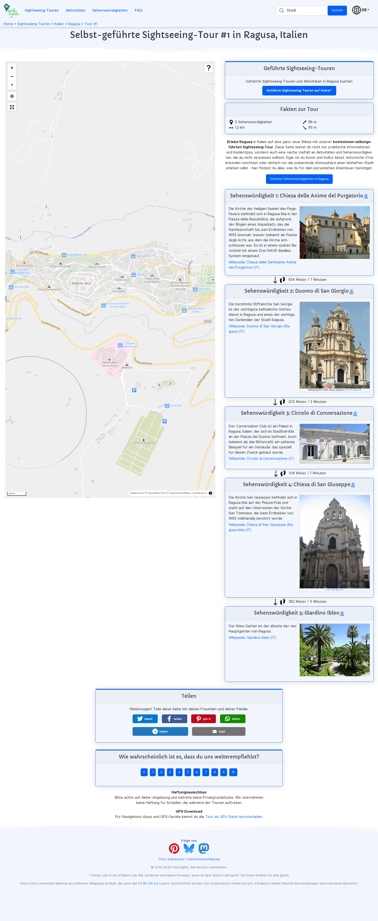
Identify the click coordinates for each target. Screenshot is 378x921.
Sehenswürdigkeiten (110, 10)
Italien (59, 24)
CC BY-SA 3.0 (335, 590)
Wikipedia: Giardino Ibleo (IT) (252, 637)
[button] (145, 718)
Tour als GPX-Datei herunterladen (233, 817)
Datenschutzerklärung (203, 859)
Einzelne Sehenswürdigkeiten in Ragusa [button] (299, 179)
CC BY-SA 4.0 (353, 390)
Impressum (176, 859)
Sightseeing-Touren (42, 10)
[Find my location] (11, 96)
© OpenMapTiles (155, 493)
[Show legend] (208, 67)
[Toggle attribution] (210, 493)
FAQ (138, 10)
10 (233, 772)
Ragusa (74, 24)
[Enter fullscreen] (11, 107)
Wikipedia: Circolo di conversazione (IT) (261, 458)
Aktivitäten (75, 10)
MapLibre (137, 493)
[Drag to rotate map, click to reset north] (11, 85)
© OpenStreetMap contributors (187, 493)
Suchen (337, 10)
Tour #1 (90, 24)
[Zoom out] (11, 76)
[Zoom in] (11, 67)
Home (8, 24)
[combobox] (302, 11)
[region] (110, 279)
